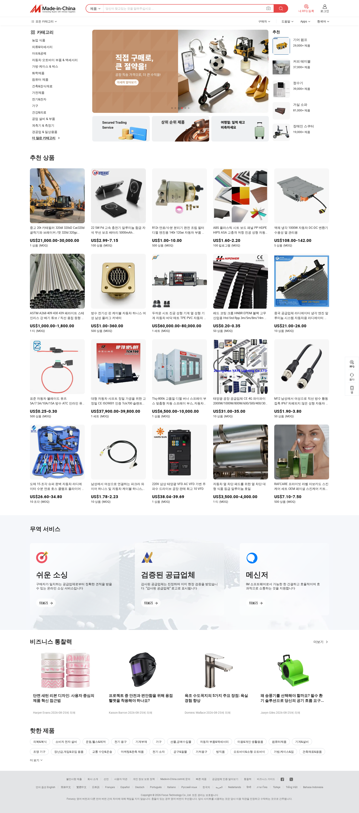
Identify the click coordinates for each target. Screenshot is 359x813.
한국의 (206, 787)
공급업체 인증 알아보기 (225, 779)
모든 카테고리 (45, 21)
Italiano (171, 787)
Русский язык (189, 787)
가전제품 (38, 92)
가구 (35, 105)
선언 (106, 779)
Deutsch (139, 787)
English (51, 787)
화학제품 (38, 73)
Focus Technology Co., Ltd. (176, 795)
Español (125, 787)
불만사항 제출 (74, 779)
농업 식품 (38, 40)
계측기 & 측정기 (43, 125)
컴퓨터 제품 (40, 79)
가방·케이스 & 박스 (45, 66)
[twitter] (291, 779)
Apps (303, 21)
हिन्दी (249, 787)
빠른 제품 (201, 779)
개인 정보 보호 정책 (144, 779)
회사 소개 (92, 779)
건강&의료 (39, 112)
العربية (219, 787)
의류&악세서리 (42, 47)
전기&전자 (39, 99)
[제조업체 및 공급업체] (52, 8)
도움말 (286, 21)
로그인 (324, 11)
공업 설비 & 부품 (43, 119)
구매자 (262, 21)
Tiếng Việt (292, 787)
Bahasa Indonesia (313, 787)
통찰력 (247, 779)
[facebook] (282, 779)
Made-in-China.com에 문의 (175, 779)
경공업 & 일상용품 (44, 132)
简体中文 (66, 787)
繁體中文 (81, 787)
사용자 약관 (120, 779)
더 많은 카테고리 (43, 138)
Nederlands (234, 787)
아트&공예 (39, 53)
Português (156, 787)
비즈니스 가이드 (266, 779)
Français (110, 787)
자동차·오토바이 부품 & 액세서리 (55, 60)
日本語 (96, 787)
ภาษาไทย (262, 787)
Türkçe (276, 787)
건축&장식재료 (42, 86)
